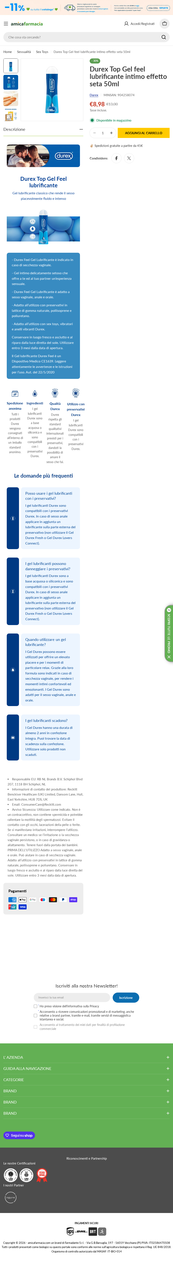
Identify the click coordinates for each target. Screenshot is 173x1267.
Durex (94, 95)
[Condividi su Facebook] (116, 158)
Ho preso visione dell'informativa (69, 1006)
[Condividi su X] (129, 158)
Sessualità (24, 52)
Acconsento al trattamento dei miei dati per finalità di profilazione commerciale (82, 1026)
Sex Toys (42, 52)
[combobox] (86, 37)
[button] (169, 633)
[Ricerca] (163, 37)
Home (7, 52)
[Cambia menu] (5, 23)
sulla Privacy (91, 1006)
